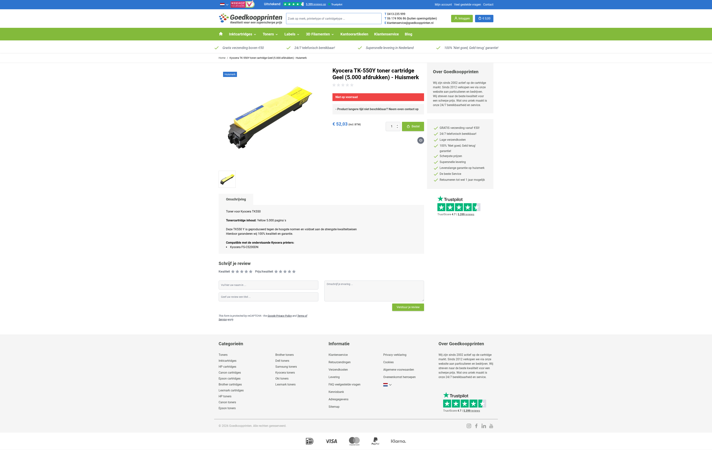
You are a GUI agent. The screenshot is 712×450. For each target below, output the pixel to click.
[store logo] (251, 18)
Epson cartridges (229, 378)
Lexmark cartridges (231, 390)
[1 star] (233, 271)
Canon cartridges (230, 372)
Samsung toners (286, 366)
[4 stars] (246, 271)
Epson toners (227, 408)
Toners (223, 355)
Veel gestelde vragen (467, 4)
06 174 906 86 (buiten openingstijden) (412, 18)
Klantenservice (338, 355)
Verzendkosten (338, 369)
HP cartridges (227, 366)
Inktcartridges (227, 360)
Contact (488, 4)
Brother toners (284, 355)
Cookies (388, 362)
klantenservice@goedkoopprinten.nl (410, 23)
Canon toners (227, 402)
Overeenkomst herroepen (399, 377)
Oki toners (282, 378)
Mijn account (443, 4)
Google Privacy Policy (280, 315)
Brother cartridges (230, 384)
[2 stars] (237, 271)
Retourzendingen (340, 362)
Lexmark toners (285, 384)
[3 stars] (242, 271)
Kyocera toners (285, 372)
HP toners (225, 396)
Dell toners (282, 360)
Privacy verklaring (394, 355)
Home (222, 57)
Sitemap (334, 406)
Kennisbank (336, 392)
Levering (334, 377)
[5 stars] (250, 271)
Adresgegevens (338, 399)
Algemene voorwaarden (398, 369)
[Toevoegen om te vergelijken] (420, 140)
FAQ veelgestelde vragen (344, 384)
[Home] (221, 33)
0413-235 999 (396, 14)
